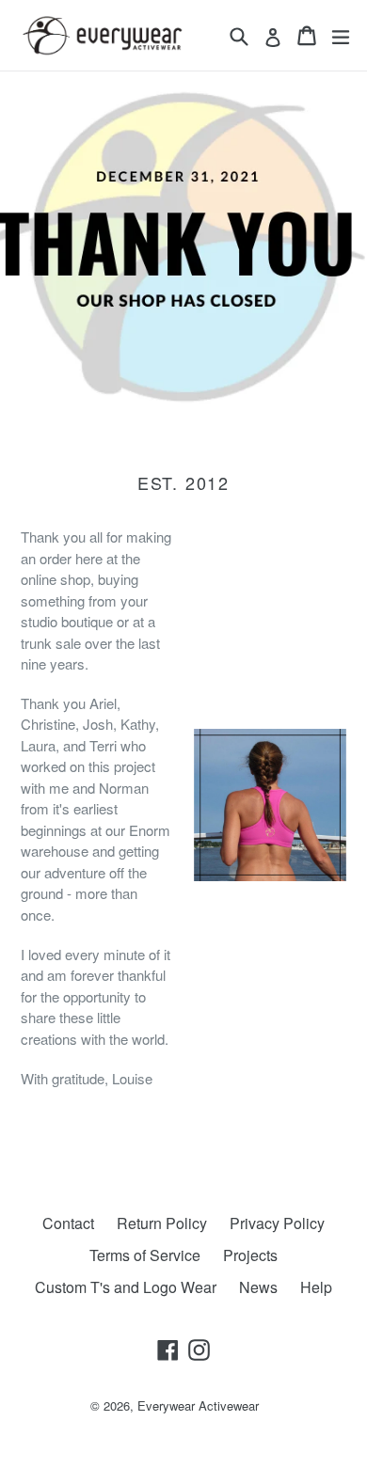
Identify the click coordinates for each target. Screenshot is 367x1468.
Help (316, 1287)
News (258, 1287)
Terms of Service (144, 1255)
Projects (250, 1255)
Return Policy (162, 1223)
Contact (68, 1223)
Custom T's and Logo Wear (125, 1287)
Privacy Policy (277, 1223)
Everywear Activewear (198, 1405)
